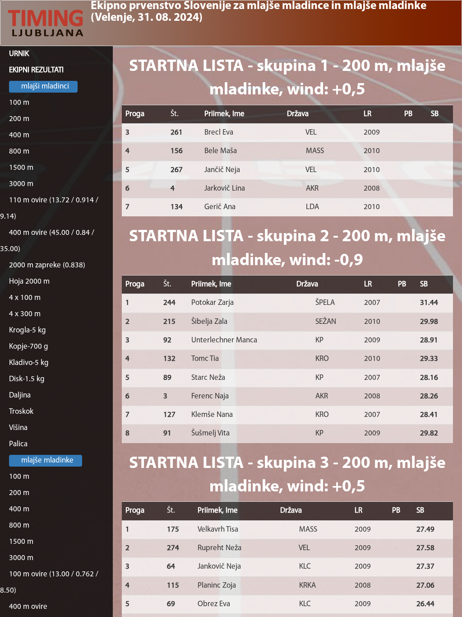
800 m (19, 151)
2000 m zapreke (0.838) (47, 265)
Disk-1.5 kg (27, 379)
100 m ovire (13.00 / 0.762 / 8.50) (49, 582)
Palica (18, 444)
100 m (19, 103)
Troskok (21, 412)
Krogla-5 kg (27, 330)
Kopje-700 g (28, 347)
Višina (18, 428)
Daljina (20, 395)
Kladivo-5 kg (29, 363)
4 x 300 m (25, 314)
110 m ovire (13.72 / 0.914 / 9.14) (49, 208)
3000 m (21, 184)
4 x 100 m (25, 298)
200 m (19, 119)
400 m (19, 135)
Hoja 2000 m (29, 281)
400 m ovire (28, 607)
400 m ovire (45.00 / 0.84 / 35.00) (47, 241)
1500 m (21, 168)
